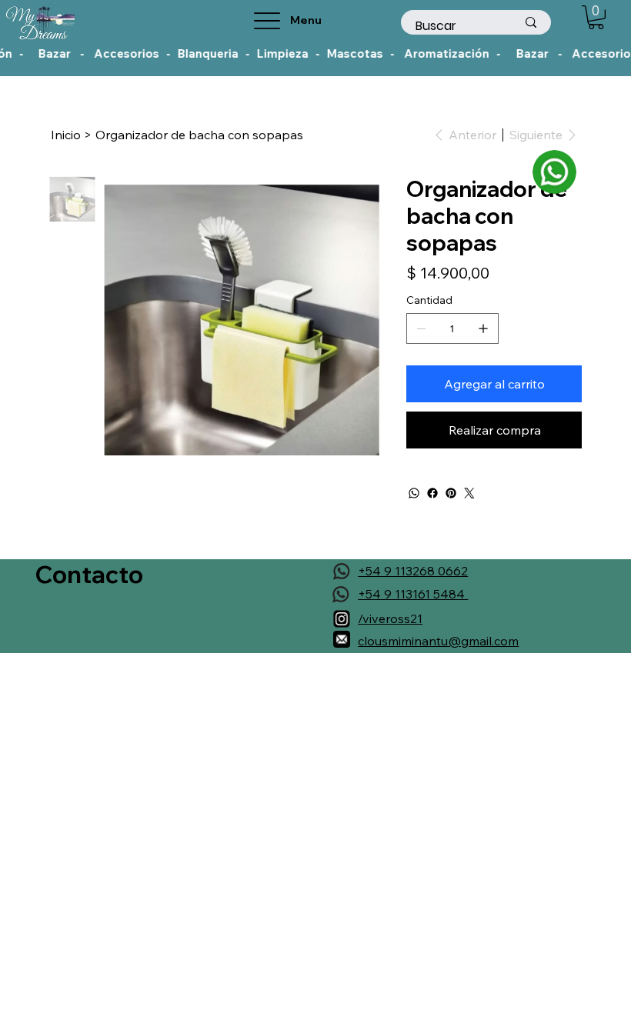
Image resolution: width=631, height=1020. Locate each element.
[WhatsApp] (414, 493)
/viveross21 (390, 618)
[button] (596, 17)
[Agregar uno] (483, 328)
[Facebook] (432, 493)
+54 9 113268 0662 (413, 570)
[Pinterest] (451, 493)
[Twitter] (469, 493)
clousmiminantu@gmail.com (438, 640)
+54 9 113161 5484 (413, 594)
